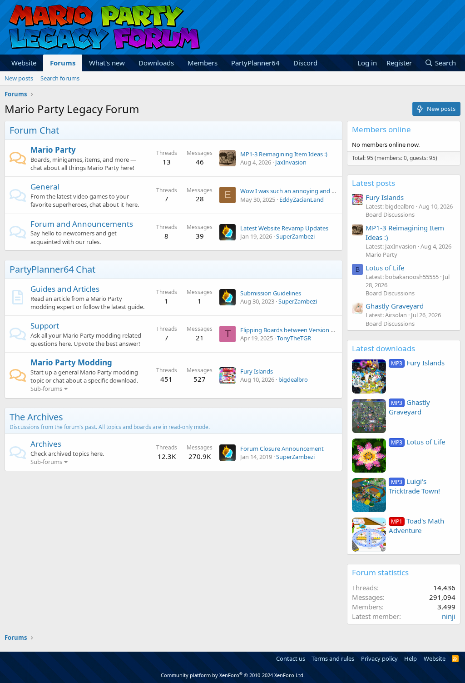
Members (203, 62)
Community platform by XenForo (233, 675)
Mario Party (53, 150)
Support (44, 325)
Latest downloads (383, 348)
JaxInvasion (291, 162)
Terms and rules (333, 658)
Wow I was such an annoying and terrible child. (303, 191)
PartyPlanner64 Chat (52, 269)
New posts (19, 78)
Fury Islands (256, 371)
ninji (448, 616)
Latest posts (373, 183)
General (44, 186)
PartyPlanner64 (255, 62)
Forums (62, 62)
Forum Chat (34, 130)
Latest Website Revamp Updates (284, 228)
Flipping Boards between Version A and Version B (306, 330)
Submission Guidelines (270, 293)
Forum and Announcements (81, 224)
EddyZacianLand (301, 199)
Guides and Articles (64, 289)
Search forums (59, 78)
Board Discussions (390, 214)
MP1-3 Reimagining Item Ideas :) (283, 154)
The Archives (36, 417)
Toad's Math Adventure (416, 525)
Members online (381, 129)
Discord (305, 62)
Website (23, 62)
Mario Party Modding (71, 362)
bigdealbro (293, 379)
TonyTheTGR (294, 338)
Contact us (290, 658)
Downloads (156, 62)
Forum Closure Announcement (282, 448)
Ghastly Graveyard (395, 305)
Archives (45, 444)
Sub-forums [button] (46, 388)
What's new (107, 62)
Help (410, 658)
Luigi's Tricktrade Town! (414, 486)
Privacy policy (379, 658)
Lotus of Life (385, 267)
